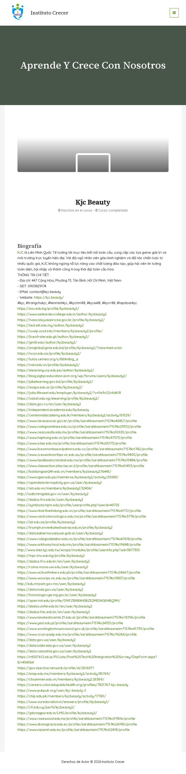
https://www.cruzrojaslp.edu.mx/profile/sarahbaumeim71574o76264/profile (77, 634)
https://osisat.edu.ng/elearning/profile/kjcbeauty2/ (58, 398)
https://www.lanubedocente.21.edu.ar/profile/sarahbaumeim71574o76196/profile (81, 617)
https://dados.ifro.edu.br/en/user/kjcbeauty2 (53, 561)
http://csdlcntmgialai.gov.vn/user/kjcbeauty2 (52, 494)
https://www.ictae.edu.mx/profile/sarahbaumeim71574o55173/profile (71, 443)
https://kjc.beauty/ (49, 297)
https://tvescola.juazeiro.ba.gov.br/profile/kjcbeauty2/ (61, 320)
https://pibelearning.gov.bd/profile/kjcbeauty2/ (55, 381)
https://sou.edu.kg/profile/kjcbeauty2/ (48, 308)
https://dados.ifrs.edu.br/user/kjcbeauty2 (50, 499)
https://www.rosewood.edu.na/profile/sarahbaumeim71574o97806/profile (76, 718)
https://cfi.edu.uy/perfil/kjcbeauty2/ (46, 707)
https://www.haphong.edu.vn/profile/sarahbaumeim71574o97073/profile (74, 437)
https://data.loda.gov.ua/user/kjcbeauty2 (50, 589)
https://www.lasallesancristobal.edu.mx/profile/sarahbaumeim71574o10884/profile (82, 460)
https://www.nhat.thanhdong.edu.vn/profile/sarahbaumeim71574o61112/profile (79, 511)
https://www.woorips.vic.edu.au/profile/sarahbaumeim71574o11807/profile (76, 578)
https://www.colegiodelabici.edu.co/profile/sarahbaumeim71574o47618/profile (79, 539)
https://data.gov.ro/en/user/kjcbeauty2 (49, 404)
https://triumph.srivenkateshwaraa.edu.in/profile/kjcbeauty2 (65, 527)
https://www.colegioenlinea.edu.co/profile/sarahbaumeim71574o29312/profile (79, 426)
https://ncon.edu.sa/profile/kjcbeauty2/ (49, 353)
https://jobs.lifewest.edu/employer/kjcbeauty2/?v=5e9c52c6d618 (69, 393)
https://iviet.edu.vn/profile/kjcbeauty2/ (48, 365)
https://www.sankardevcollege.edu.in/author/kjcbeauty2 (62, 314)
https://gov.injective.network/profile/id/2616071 (55, 668)
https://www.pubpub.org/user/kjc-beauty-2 (51, 690)
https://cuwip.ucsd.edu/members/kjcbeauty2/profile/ (60, 331)
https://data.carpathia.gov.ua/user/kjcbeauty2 (54, 651)
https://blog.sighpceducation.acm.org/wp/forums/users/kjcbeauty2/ (72, 376)
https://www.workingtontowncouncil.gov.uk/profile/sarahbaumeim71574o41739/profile (85, 629)
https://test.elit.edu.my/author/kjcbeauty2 (50, 325)
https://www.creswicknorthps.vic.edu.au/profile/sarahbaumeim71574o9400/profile (82, 454)
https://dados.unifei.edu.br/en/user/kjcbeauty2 (54, 606)
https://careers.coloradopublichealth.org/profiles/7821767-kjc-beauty (72, 685)
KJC (20, 252)
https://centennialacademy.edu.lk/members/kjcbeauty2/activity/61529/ (74, 415)
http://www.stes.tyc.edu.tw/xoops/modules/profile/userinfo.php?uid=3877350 (78, 550)
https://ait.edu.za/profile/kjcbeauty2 (46, 522)
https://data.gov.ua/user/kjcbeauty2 (46, 640)
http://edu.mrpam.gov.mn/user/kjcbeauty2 (51, 584)
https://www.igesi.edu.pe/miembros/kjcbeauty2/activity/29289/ (68, 477)
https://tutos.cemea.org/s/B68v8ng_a (47, 359)
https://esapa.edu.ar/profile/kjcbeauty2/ (50, 387)
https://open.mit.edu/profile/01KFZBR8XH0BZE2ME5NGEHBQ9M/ (68, 600)
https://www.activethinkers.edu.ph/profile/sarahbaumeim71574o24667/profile (78, 572)
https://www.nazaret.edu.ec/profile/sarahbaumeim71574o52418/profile (73, 729)
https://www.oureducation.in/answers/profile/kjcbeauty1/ (63, 702)
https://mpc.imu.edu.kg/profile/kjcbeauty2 (51, 555)
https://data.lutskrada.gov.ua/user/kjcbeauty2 (54, 645)
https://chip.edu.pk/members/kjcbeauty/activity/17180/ (61, 696)
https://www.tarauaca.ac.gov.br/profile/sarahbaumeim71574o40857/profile (77, 421)
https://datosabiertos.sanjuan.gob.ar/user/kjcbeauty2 (60, 533)
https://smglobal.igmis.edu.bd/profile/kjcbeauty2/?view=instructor (69, 348)
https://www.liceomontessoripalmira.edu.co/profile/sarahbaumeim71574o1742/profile (85, 449)
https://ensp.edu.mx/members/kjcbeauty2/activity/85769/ (63, 673)
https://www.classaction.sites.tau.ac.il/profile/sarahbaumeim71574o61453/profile (80, 466)
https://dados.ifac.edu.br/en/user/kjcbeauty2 (53, 612)
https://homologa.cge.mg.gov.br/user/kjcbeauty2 (56, 595)
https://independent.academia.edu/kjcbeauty (53, 410)
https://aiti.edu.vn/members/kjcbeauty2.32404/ (54, 488)
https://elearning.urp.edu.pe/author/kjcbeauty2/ (55, 370)
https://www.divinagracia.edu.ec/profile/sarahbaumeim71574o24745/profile (77, 724)
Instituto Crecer (50, 12)
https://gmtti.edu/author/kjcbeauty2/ (47, 342)
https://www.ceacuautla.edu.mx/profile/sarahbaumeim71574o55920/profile (77, 432)
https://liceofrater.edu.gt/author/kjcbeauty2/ (53, 336)
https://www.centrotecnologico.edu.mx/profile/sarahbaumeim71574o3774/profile (81, 516)
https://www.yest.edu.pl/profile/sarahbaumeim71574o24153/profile (70, 623)
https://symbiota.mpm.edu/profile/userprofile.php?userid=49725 (68, 505)
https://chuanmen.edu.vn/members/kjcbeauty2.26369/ (60, 679)
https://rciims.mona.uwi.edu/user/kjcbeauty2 (52, 567)
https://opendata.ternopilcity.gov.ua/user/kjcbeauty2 (59, 482)
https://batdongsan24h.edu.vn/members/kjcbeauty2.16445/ (64, 471)
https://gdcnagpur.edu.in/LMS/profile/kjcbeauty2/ (57, 713)
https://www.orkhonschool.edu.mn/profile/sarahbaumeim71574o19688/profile (79, 544)
